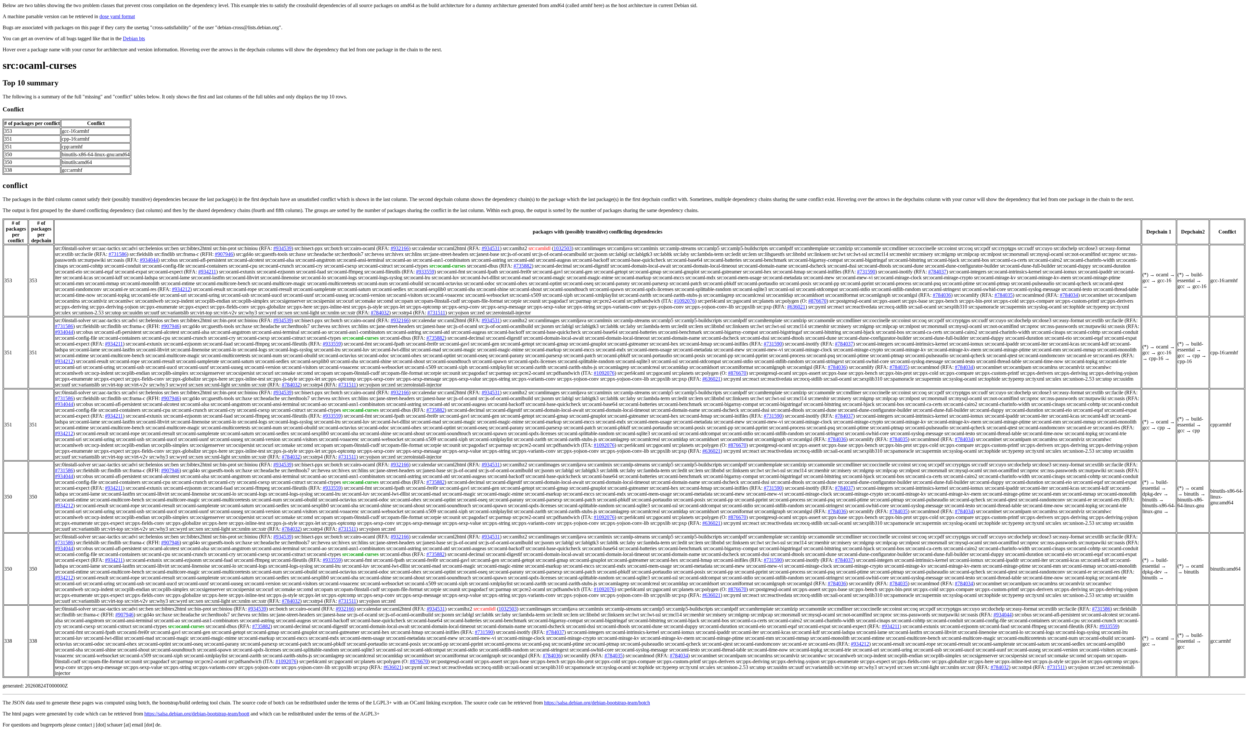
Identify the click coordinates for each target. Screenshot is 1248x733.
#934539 (282, 248)
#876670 (817, 301)
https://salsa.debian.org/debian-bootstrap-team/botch (597, 702)
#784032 (380, 312)
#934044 (149, 260)
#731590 (866, 271)
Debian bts (134, 38)
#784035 (1003, 295)
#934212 (181, 289)
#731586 (118, 254)
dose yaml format (117, 16)
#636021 (796, 307)
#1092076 (684, 301)
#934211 (207, 271)
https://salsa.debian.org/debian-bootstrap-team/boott (196, 713)
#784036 (942, 295)
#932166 (400, 248)
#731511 (436, 312)
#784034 (1069, 295)
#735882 (523, 266)
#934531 (491, 248)
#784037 (937, 271)
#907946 (224, 254)
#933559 (425, 271)
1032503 (562, 248)
